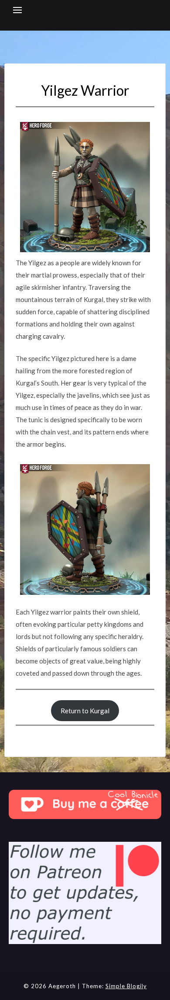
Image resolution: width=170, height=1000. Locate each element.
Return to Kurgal (85, 711)
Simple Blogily (126, 986)
